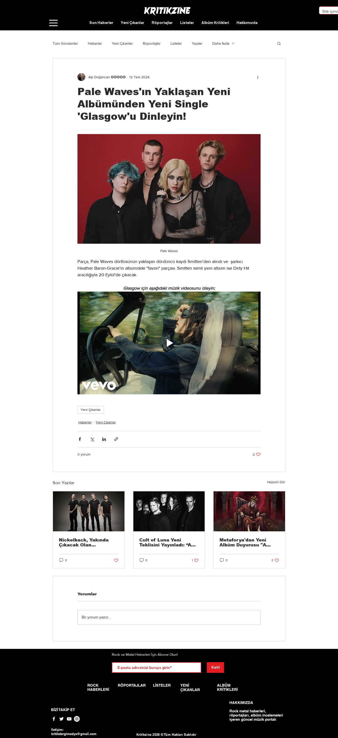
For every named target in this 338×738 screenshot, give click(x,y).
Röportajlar (152, 43)
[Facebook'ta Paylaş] (79, 439)
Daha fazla (220, 43)
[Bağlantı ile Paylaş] (116, 439)
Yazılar (197, 43)
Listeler (176, 43)
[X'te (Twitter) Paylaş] (92, 439)
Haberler (95, 43)
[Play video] (169, 343)
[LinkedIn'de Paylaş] (104, 439)
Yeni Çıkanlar (122, 43)
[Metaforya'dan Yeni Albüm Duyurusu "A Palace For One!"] (249, 511)
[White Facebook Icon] (54, 719)
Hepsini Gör (276, 482)
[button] (279, 43)
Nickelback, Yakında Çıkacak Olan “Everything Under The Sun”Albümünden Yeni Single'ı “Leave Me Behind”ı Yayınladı (86, 542)
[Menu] (53, 23)
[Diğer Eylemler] (258, 77)
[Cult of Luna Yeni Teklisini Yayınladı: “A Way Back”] (169, 511)
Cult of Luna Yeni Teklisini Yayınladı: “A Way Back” (165, 542)
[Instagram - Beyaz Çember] (77, 719)
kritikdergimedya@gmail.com (74, 734)
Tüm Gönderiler (65, 43)
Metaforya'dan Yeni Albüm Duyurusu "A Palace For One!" (242, 542)
